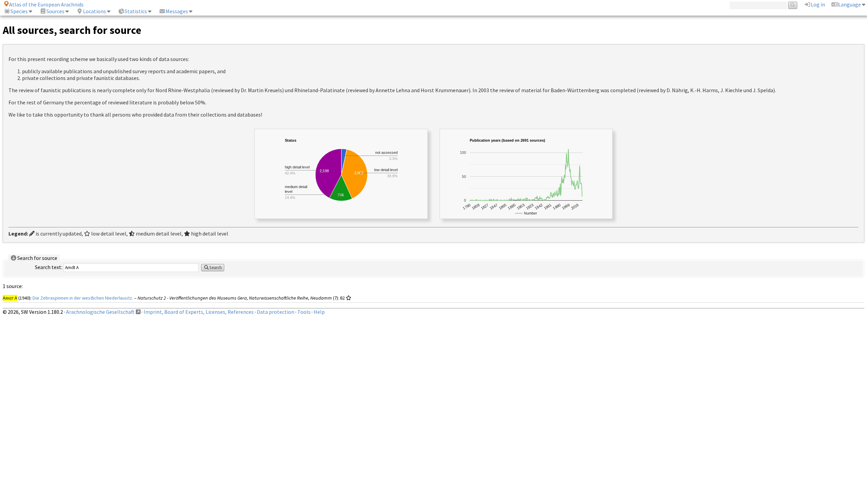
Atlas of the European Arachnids (46, 4)
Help (319, 311)
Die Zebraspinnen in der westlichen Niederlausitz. (83, 298)
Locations (94, 11)
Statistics (136, 11)
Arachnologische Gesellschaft (100, 311)
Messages (177, 11)
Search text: (48, 267)
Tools (304, 311)
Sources (55, 11)
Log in (818, 4)
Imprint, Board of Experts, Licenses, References (199, 311)
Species (19, 11)
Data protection (275, 311)
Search (215, 267)
